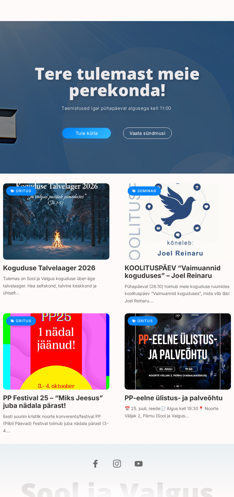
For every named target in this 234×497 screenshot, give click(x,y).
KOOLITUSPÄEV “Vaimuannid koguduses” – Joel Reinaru (173, 271)
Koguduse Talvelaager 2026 (49, 268)
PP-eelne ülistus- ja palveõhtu (174, 398)
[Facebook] (95, 464)
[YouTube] (139, 464)
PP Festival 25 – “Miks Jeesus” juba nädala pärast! (53, 401)
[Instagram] (117, 464)
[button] (224, 10)
